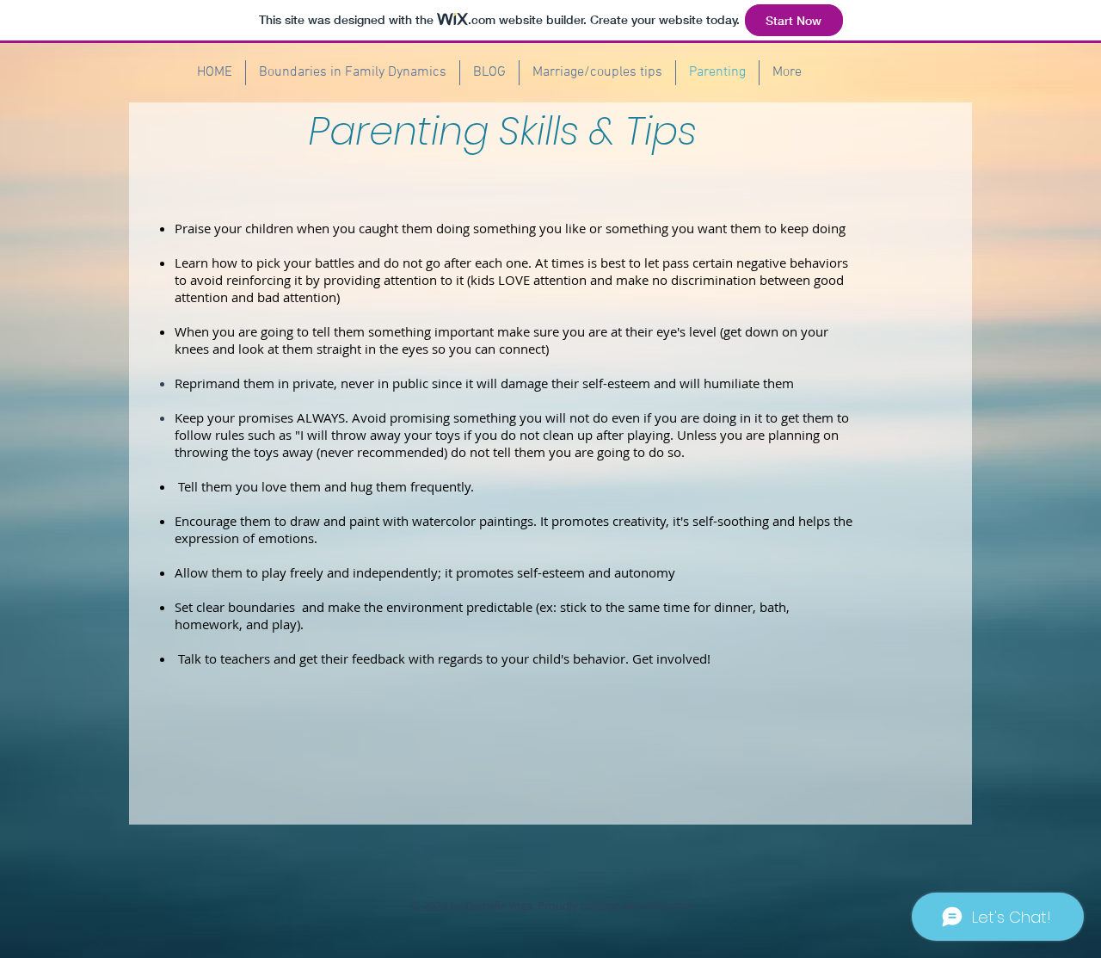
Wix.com (669, 905)
